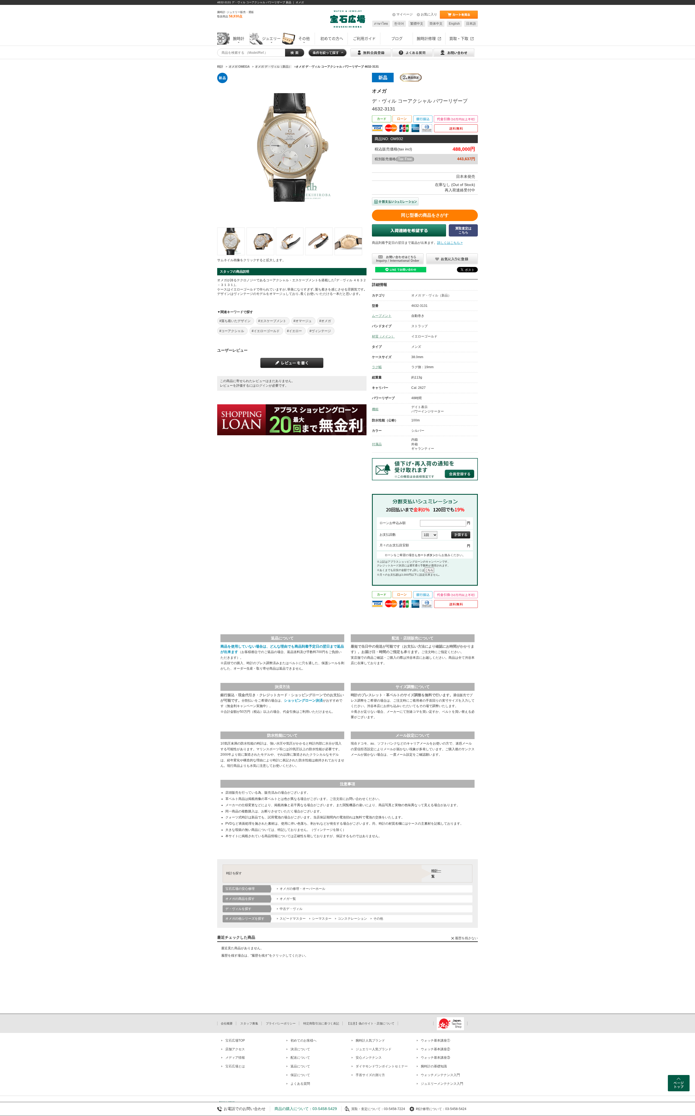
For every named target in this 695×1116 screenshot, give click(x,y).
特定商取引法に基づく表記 (321, 1023)
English (454, 24)
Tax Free (405, 159)
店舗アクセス (235, 1049)
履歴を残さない (466, 938)
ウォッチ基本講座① (435, 1040)
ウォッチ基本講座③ (435, 1058)
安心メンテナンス (369, 1058)
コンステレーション (352, 918)
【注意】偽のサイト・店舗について (370, 1023)
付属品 (377, 444)
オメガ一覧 (288, 899)
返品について (300, 1066)
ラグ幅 (377, 367)
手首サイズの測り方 (370, 1075)
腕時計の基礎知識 (434, 1066)
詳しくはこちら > (450, 243)
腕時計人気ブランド (370, 1040)
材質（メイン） (383, 336)
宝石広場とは (235, 1066)
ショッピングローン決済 (303, 700)
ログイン (262, 385)
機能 (375, 409)
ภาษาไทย (381, 24)
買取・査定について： (367, 1109)
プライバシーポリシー (281, 1023)
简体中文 (436, 24)
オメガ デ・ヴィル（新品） (431, 295)
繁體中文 (416, 24)
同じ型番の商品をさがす (425, 215)
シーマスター (321, 918)
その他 (378, 918)
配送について (300, 1058)
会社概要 (227, 1023)
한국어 (399, 24)
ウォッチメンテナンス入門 (440, 1075)
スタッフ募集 (249, 1023)
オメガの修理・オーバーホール (302, 889)
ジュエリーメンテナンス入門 (442, 1084)
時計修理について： (430, 1109)
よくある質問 (300, 1084)
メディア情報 (235, 1058)
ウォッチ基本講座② (435, 1049)
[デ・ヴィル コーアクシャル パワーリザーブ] (231, 241)
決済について (300, 1049)
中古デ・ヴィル (291, 909)
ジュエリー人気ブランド (373, 1049)
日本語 (471, 24)
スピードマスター (293, 918)
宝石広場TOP (235, 1040)
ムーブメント (381, 316)
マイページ (404, 14)
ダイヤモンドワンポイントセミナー (382, 1066)
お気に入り (429, 14)
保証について (300, 1075)
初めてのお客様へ (303, 1040)
